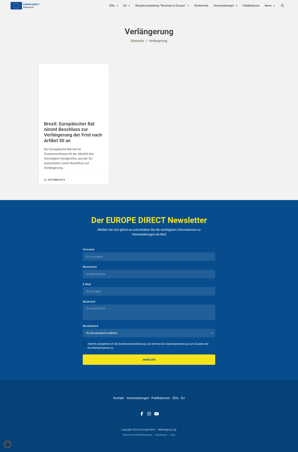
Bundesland (90, 326)
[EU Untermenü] (129, 6)
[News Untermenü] (274, 6)
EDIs (112, 5)
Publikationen (251, 5)
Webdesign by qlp (167, 429)
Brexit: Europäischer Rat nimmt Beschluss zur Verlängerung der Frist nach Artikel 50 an (73, 132)
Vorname (89, 249)
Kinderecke (201, 5)
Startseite (137, 41)
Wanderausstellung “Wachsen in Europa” (160, 5)
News (268, 5)
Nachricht (89, 301)
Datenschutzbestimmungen (137, 434)
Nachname (90, 267)
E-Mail (87, 284)
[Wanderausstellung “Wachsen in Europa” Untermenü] (188, 6)
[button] (7, 444)
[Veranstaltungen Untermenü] (236, 6)
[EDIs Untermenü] (117, 6)
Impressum (161, 434)
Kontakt (118, 398)
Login (172, 434)
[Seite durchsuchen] (282, 5)
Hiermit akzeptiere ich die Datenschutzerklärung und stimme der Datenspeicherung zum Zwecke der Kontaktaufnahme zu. (148, 345)
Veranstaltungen (223, 5)
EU (125, 5)
